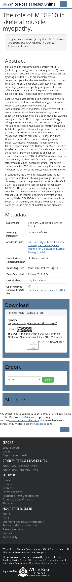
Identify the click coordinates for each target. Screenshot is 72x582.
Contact (7, 533)
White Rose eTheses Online (31, 4)
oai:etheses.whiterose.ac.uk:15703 (46, 290)
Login (6, 451)
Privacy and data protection (20, 525)
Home (6, 480)
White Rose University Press (20, 470)
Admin (64, 429)
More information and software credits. (48, 563)
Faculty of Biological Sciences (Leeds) (46, 243)
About (6, 514)
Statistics (8, 503)
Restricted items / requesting (21, 496)
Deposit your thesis (15, 455)
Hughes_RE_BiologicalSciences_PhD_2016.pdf (32, 323)
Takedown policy (13, 529)
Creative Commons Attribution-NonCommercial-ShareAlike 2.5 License (35, 335)
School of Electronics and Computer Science (41, 560)
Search (7, 488)
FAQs (6, 518)
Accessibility (10, 537)
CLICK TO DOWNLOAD (51, 342)
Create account (12, 447)
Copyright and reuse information (23, 522)
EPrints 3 (48, 557)
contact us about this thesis (24, 420)
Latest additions (13, 492)
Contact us (40, 423)
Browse (7, 484)
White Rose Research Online (20, 466)
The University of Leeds (41, 242)
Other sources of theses (18, 499)
